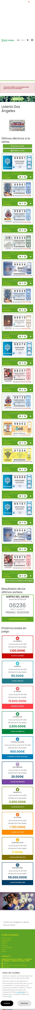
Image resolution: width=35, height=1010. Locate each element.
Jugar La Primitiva (17, 731)
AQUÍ (10, 996)
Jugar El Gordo (17, 706)
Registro (4, 951)
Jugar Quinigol (18, 681)
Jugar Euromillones (17, 882)
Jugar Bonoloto (17, 807)
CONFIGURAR (20, 992)
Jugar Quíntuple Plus (17, 857)
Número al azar (18, 151)
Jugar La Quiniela (17, 656)
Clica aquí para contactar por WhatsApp (14, 965)
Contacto (4, 944)
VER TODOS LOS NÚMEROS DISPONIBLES (19, 581)
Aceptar (7, 1003)
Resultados (5, 942)
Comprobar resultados (18, 619)
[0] (28, 40)
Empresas (4, 945)
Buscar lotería (18, 146)
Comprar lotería (6, 940)
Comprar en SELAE (7, 947)
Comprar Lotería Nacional (17, 757)
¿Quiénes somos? (7, 938)
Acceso (22, 40)
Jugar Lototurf (17, 832)
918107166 (6, 963)
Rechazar (24, 1003)
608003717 (6, 967)
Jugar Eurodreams (17, 782)
